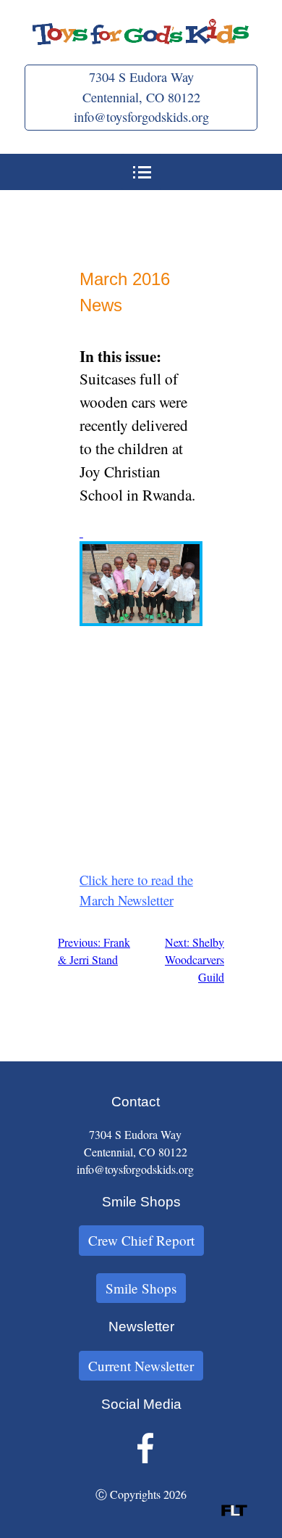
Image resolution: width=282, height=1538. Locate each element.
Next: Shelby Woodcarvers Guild (194, 959)
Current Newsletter (141, 1366)
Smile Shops (141, 1288)
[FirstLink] (234, 1511)
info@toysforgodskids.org (141, 117)
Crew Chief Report (141, 1240)
